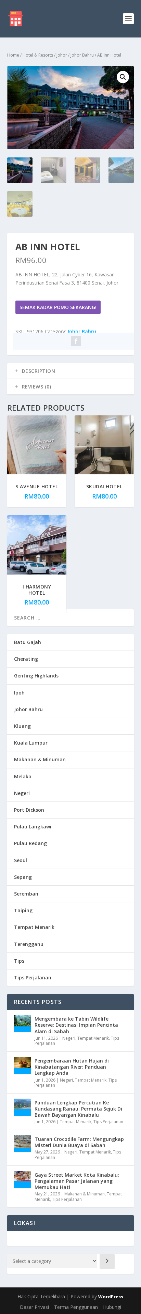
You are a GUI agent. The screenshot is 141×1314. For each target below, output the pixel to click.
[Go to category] (107, 1261)
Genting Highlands (36, 675)
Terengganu (28, 944)
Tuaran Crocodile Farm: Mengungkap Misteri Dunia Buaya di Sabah (79, 1142)
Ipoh (19, 692)
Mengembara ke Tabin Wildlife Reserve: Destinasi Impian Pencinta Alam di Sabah (76, 1024)
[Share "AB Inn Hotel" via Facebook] (76, 341)
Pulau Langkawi (32, 826)
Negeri (22, 793)
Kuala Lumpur (31, 742)
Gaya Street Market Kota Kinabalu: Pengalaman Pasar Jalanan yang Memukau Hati (77, 1181)
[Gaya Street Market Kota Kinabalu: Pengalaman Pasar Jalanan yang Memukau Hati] (22, 1179)
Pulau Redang (30, 843)
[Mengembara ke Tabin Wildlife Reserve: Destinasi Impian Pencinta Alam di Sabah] (22, 1023)
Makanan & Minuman (40, 759)
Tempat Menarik (34, 927)
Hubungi (112, 1307)
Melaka (22, 776)
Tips (19, 961)
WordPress (110, 1297)
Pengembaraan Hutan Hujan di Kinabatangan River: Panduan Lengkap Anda (72, 1066)
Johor (61, 55)
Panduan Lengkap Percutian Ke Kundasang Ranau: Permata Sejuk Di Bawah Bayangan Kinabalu (78, 1108)
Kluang (22, 726)
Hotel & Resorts (38, 55)
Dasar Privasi (34, 1307)
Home (13, 55)
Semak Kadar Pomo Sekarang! (58, 307)
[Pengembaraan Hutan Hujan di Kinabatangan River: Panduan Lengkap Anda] (22, 1065)
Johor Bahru (82, 55)
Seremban (26, 893)
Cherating (26, 659)
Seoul (20, 860)
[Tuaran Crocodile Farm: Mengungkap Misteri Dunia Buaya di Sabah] (22, 1143)
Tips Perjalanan (32, 977)
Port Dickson (29, 810)
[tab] (70, 371)
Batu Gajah (27, 642)
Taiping (23, 910)
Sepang (23, 877)
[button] (123, 77)
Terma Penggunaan (76, 1307)
